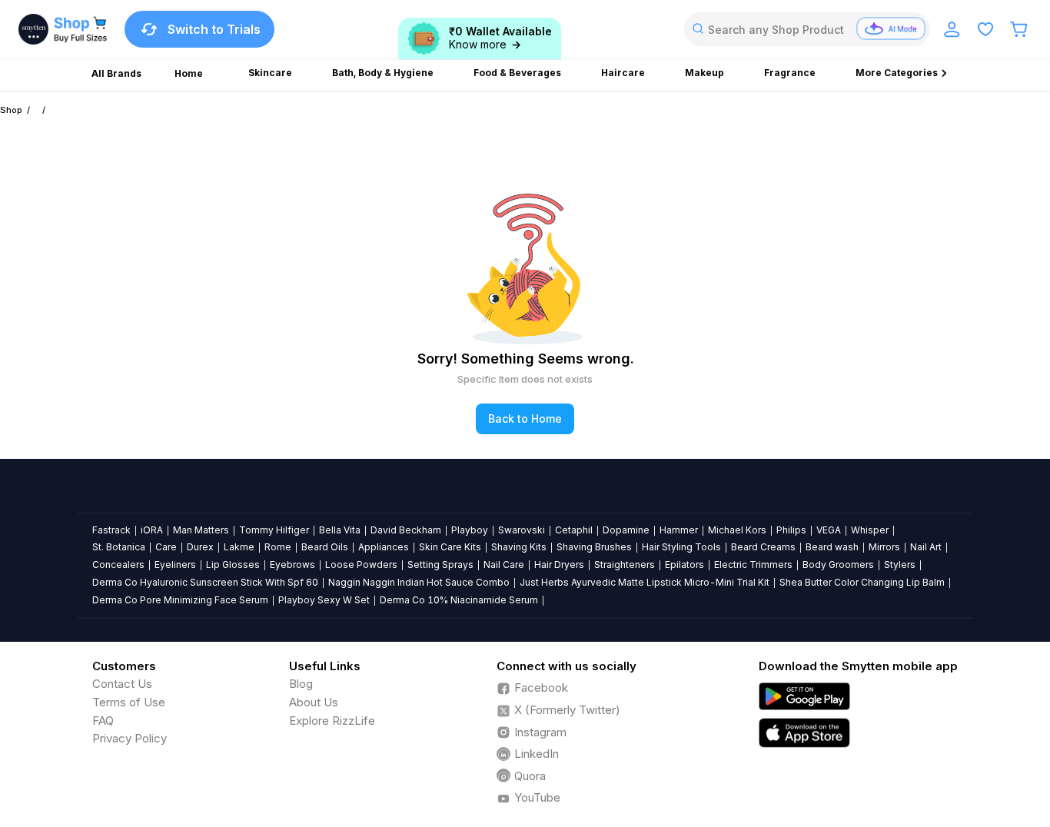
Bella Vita (340, 530)
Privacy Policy (129, 738)
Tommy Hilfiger (274, 530)
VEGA (828, 530)
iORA (152, 530)
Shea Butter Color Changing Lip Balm (862, 582)
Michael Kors (737, 530)
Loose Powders (361, 564)
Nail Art (926, 547)
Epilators (684, 564)
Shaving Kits (519, 547)
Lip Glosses (233, 564)
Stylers (899, 564)
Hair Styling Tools (681, 547)
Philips (791, 530)
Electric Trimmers (753, 564)
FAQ (103, 720)
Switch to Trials (214, 29)
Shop (11, 110)
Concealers (118, 564)
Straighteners (624, 564)
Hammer (679, 530)
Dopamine (626, 530)
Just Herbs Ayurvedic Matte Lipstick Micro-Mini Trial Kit (644, 582)
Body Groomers (838, 564)
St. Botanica (118, 547)
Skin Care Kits (450, 547)
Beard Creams (763, 547)
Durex (200, 547)
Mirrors (884, 547)
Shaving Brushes (594, 547)
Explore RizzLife (332, 720)
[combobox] (807, 29)
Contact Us (122, 683)
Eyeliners (175, 564)
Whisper (870, 530)
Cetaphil (574, 530)
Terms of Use (128, 702)
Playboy (469, 530)
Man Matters (201, 530)
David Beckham (405, 530)
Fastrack (111, 530)
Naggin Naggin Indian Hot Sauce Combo (419, 582)
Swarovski (521, 530)
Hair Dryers (559, 564)
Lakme (239, 547)
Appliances (383, 547)
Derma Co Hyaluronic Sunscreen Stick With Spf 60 (205, 582)
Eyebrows (292, 564)
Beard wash (832, 547)
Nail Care (503, 564)
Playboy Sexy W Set (324, 600)
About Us (313, 702)
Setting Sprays (440, 564)
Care (166, 547)
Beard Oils (324, 547)
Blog (301, 683)
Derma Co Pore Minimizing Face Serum (180, 600)
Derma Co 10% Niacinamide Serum (459, 600)
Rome (277, 547)
